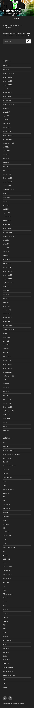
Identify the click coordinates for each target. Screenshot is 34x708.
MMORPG (6, 555)
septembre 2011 (8, 376)
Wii (4, 679)
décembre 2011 (8, 364)
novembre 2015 (8, 182)
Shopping (6, 648)
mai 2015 (6, 205)
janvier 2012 (7, 360)
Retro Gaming (7, 640)
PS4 (4, 629)
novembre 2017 (8, 96)
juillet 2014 (6, 244)
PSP (4, 633)
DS (4, 497)
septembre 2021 (8, 73)
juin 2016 (6, 155)
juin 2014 (6, 248)
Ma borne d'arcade (9, 547)
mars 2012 (6, 353)
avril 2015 (6, 209)
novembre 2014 (8, 228)
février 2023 (7, 65)
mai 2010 (6, 426)
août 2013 (6, 287)
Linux (5, 543)
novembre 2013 (8, 275)
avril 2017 (6, 120)
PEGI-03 (5, 598)
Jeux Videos (7, 536)
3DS (4, 442)
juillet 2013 (6, 290)
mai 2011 (6, 391)
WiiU (4, 683)
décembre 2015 (8, 178)
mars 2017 (6, 124)
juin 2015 (6, 201)
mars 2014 (6, 259)
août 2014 (6, 240)
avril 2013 (6, 302)
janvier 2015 (7, 221)
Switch (5, 656)
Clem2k (5, 462)
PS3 (4, 625)
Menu (18, 18)
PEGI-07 (5, 602)
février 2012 (7, 356)
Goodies (5, 512)
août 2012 (6, 333)
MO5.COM (6, 559)
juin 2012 (6, 341)
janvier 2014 (7, 267)
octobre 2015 (7, 186)
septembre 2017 (8, 104)
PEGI (4, 590)
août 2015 (6, 193)
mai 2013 (6, 298)
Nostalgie (6, 582)
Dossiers (6, 493)
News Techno (7, 567)
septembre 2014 (8, 236)
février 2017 (7, 128)
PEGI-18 (5, 613)
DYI (4, 501)
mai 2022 (6, 69)
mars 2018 (6, 89)
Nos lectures (7, 578)
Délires (5, 474)
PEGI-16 (5, 609)
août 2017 (6, 108)
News (5, 563)
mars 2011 (6, 395)
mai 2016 (6, 159)
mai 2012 (6, 345)
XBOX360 (6, 687)
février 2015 (7, 217)
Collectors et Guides (10, 466)
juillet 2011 (6, 384)
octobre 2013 (7, 279)
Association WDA (8, 450)
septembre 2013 (8, 283)
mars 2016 (6, 166)
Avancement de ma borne (11, 454)
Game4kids (6, 508)
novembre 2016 (8, 135)
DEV (4, 481)
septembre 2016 (8, 143)
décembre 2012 (8, 318)
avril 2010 (6, 430)
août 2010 (6, 415)
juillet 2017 (6, 112)
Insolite (5, 520)
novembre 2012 (8, 321)
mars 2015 (6, 213)
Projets (5, 617)
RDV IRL (5, 636)
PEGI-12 (5, 605)
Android (5, 446)
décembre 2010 (8, 407)
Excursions (6, 505)
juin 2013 (6, 294)
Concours (6, 470)
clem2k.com (12, 11)
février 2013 (7, 310)
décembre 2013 (8, 271)
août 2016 (6, 147)
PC (4, 586)
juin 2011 (6, 387)
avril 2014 (6, 256)
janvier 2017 (7, 131)
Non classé (6, 571)
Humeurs (6, 516)
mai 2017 (6, 116)
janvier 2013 (7, 314)
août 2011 (6, 380)
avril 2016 (6, 162)
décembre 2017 (8, 93)
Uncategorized (8, 668)
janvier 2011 (7, 403)
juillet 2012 (6, 337)
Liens (5, 539)
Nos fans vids (7, 574)
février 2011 (7, 399)
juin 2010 (6, 422)
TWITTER (6, 664)
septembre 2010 (8, 411)
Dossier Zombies (8, 489)
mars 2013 (6, 306)
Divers (5, 485)
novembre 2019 (8, 77)
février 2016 (7, 170)
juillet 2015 (6, 197)
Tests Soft (6, 660)
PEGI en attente (8, 594)
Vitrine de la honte (9, 675)
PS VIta (5, 621)
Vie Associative (8, 671)
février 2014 (7, 263)
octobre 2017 (7, 100)
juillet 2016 (6, 151)
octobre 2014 (7, 232)
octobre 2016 (7, 139)
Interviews (6, 524)
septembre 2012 (8, 329)
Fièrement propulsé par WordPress (13, 703)
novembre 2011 (8, 368)
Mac (4, 551)
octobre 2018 (7, 85)
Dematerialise (7, 477)
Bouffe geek (7, 458)
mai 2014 (6, 252)
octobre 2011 (7, 372)
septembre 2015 (8, 190)
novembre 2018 (8, 81)
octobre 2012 (7, 325)
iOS (4, 528)
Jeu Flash (6, 532)
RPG (4, 644)
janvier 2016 (7, 174)
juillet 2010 (6, 418)
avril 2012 (6, 349)
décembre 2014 (8, 224)
